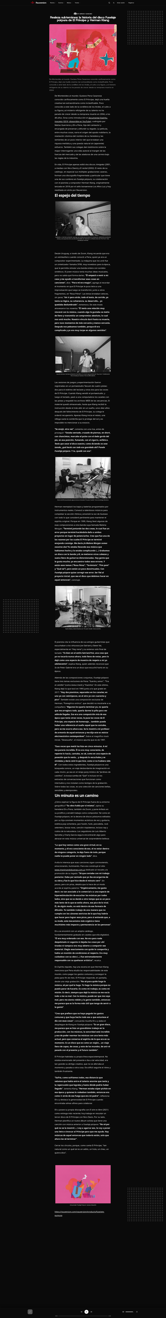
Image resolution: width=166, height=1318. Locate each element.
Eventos (60, 3)
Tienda (77, 3)
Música (69, 3)
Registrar (131, 3)
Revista (52, 3)
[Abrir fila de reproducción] (136, 1311)
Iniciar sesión (121, 3)
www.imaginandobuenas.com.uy (70, 869)
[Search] (109, 2)
